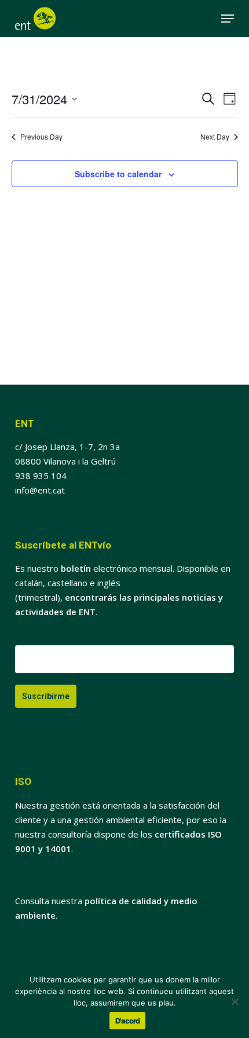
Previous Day (41, 136)
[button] (227, 18)
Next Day (214, 136)
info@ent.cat (40, 490)
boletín (76, 568)
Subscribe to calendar (118, 174)
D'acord (127, 1020)
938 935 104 (41, 475)
